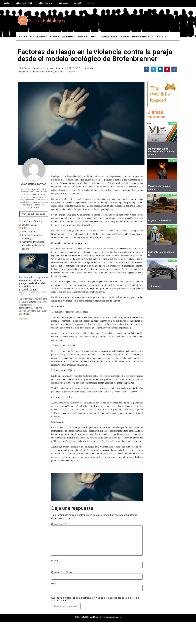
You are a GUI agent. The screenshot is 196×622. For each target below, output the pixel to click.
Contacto (91, 3)
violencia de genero (65, 71)
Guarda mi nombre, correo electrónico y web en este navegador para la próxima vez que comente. (95, 599)
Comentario (58, 524)
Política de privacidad (23, 3)
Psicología (48, 68)
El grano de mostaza (159, 220)
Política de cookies (45, 3)
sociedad (49, 71)
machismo (27, 71)
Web (53, 583)
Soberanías (154, 286)
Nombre (56, 560)
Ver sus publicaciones (33, 214)
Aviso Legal (63, 3)
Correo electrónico (62, 572)
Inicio (6, 3)
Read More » (24, 319)
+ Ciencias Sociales (32, 68)
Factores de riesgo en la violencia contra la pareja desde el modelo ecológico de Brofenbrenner (33, 283)
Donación (78, 3)
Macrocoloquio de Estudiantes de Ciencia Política (161, 151)
